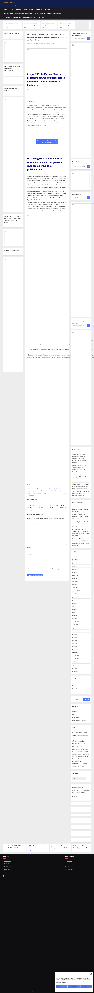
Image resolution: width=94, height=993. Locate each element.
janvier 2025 (75, 615)
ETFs (82, 754)
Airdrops (79, 735)
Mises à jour (81, 758)
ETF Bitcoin (78, 751)
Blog (7, 27)
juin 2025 (74, 600)
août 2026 (74, 557)
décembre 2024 (76, 618)
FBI (73, 756)
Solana (86, 763)
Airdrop (80, 732)
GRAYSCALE (81, 756)
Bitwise (79, 747)
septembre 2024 (76, 628)
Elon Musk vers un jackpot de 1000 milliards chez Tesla (80, 524)
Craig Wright (77, 749)
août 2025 (74, 594)
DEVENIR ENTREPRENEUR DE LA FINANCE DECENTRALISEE (12, 68)
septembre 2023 (76, 665)
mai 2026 (74, 566)
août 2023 (74, 668)
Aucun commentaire (49, 43)
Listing (73, 758)
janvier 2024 (75, 652)
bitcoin (75, 746)
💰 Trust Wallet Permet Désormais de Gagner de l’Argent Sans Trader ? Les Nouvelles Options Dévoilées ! (66, 24)
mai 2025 (74, 603)
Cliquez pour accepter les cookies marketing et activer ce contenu (47, 141)
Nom (29, 547)
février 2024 (75, 649)
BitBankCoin (39, 9)
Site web (29, 562)
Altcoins (82, 735)
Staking (74, 766)
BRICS (87, 747)
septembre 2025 (76, 591)
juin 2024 (74, 637)
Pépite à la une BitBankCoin (79, 692)
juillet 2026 (75, 560)
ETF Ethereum (78, 754)
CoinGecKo (6, 863)
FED (75, 756)
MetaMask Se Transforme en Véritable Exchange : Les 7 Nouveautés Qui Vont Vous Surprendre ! (30, 24)
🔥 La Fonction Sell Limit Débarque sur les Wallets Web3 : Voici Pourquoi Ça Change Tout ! (81, 493)
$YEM (76, 732)
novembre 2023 (76, 659)
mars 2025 (74, 609)
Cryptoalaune (9, 3)
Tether (79, 766)
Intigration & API (8, 866)
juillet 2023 (75, 671)
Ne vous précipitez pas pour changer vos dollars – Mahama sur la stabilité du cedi (24, 17)
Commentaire (31, 525)
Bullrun (73, 749)
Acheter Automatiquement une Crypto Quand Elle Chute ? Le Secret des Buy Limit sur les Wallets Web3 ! (48, 24)
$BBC (73, 732)
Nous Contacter (70, 869)
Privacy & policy (7, 869)
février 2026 (75, 575)
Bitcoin (11, 9)
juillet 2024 (75, 634)
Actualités (74, 682)
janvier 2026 (75, 578)
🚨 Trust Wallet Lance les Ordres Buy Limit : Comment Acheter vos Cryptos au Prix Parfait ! (38, 507)
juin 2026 (74, 563)
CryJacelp (74, 529)
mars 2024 (74, 646)
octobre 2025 (75, 587)
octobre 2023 (75, 662)
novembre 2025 (76, 584)
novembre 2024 (76, 622)
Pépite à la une (75, 689)
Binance (31, 9)
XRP (83, 766)
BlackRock (83, 747)
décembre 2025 (76, 581)
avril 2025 (74, 606)
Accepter (62, 986)
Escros (73, 751)
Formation (47, 9)
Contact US (75, 796)
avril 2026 (74, 569)
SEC (84, 763)
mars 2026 (74, 572)
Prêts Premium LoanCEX (11, 33)
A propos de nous (70, 863)
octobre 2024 (75, 625)
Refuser (74, 986)
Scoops (5, 9)
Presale (85, 758)
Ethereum (18, 9)
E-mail (29, 554)
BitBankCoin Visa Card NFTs (78, 743)
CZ (84, 749)
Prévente (74, 761)
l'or (87, 756)
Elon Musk (87, 749)
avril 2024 (74, 643)
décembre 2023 (76, 656)
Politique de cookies (73, 990)
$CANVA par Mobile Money (12, 250)
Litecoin (25, 9)
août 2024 (74, 631)
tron (81, 766)
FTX (77, 756)
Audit (73, 738)
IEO (85, 756)
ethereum (86, 754)
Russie (82, 763)
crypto (81, 749)
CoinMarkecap (7, 861)
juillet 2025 (75, 597)
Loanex (76, 758)
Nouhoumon (75, 514)
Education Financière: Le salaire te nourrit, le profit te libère (80, 509)
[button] (91, 974)
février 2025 (75, 612)
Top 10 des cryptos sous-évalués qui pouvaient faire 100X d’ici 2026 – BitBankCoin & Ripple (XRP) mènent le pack (32, 13)
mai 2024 (74, 640)
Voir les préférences (86, 986)
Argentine (86, 735)
